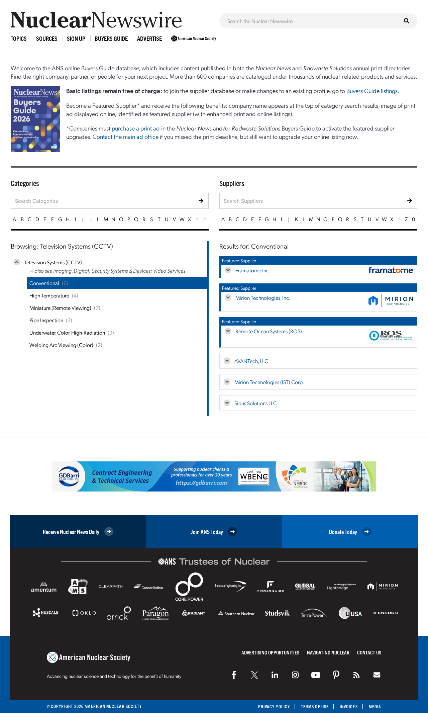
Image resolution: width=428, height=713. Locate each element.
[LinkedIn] (275, 675)
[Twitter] (254, 675)
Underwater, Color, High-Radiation (67, 332)
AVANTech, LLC (251, 360)
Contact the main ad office (125, 136)
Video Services (169, 270)
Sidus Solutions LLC (255, 403)
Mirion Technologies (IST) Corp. (269, 381)
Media (375, 706)
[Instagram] (295, 675)
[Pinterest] (336, 675)
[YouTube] (315, 675)
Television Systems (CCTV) (53, 262)
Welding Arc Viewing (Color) (61, 344)
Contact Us (369, 652)
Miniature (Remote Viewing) (60, 307)
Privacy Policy (274, 706)
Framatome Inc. (252, 270)
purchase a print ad (136, 128)
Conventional (44, 282)
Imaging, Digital (71, 270)
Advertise (149, 38)
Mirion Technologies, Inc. (262, 297)
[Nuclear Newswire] (356, 675)
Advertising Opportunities (270, 652)
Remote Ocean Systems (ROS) (268, 331)
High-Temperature (49, 295)
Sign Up (76, 38)
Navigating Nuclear (328, 652)
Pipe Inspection (46, 320)
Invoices (349, 706)
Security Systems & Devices (121, 270)
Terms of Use (315, 706)
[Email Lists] (376, 675)
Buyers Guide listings (372, 90)
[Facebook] (234, 675)
